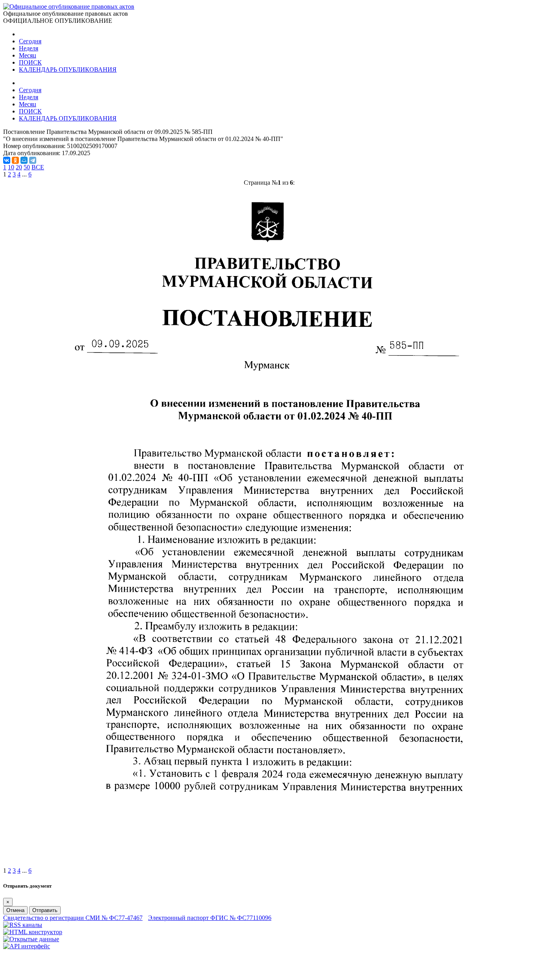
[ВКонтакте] (6, 160)
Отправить (45, 910)
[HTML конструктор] (32, 932)
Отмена (15, 910)
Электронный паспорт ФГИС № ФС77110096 (209, 917)
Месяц (27, 55)
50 (27, 167)
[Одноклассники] (15, 160)
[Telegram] (32, 160)
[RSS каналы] (22, 924)
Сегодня (30, 41)
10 (11, 167)
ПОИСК (30, 62)
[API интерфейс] (26, 946)
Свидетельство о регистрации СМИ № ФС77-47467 (73, 917)
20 (19, 167)
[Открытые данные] (31, 939)
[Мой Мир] (24, 160)
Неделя (28, 48)
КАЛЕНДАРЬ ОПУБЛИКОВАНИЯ (68, 69)
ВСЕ (38, 167)
